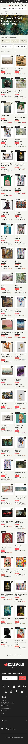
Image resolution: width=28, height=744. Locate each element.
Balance (3, 641)
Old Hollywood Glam (7, 164)
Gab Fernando (4, 522)
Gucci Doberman (6, 190)
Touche (3, 472)
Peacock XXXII (5, 618)
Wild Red (17, 212)
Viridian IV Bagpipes (7, 91)
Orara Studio (18, 356)
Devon (17, 237)
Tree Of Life (18, 521)
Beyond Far (18, 379)
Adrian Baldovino (19, 165)
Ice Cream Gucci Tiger (21, 643)
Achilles (17, 310)
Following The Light (20, 497)
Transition (17, 139)
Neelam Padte (4, 333)
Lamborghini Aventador (7, 521)
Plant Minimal (5, 426)
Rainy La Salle (5, 261)
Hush (2, 285)
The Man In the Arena (21, 618)
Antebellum (4, 68)
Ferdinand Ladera (5, 451)
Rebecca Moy (18, 214)
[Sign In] (21, 5)
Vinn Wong (3, 70)
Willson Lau (4, 620)
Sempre (17, 261)
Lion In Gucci (18, 427)
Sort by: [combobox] (19, 46)
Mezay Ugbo (4, 642)
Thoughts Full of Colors (21, 594)
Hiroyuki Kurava (4, 92)
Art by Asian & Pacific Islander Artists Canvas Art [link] (11, 13)
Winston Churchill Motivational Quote (21, 164)
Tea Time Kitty (18, 68)
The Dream (18, 450)
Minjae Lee (3, 141)
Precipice (17, 188)
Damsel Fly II (18, 91)
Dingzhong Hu (18, 70)
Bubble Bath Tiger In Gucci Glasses (21, 117)
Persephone (18, 545)
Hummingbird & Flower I (21, 403)
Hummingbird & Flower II (21, 355)
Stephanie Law (18, 92)
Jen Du (16, 571)
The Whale (4, 237)
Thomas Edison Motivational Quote (7, 594)
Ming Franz (4, 405)
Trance (3, 497)
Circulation (4, 139)
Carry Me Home (19, 332)
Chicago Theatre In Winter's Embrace (7, 310)
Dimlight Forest (5, 450)
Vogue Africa (4, 212)
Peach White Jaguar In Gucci (7, 572)
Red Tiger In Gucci (6, 547)
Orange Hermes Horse (7, 356)
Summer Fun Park (20, 570)
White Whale (5, 115)
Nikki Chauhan (18, 595)
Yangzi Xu (3, 262)
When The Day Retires (7, 332)
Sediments (4, 403)
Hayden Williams (5, 165)
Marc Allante (18, 189)
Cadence (4, 379)
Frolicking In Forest (20, 472)
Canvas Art (7, 11)
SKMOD (16, 118)
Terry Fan (3, 117)
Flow (16, 285)
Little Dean (3, 427)
